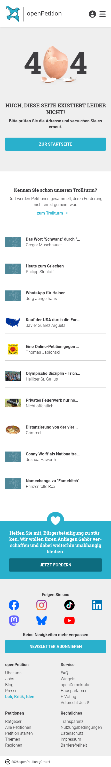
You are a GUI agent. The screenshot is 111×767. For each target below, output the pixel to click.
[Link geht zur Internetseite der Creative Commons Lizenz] (8, 761)
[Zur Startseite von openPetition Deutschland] (34, 13)
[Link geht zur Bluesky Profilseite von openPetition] (41, 620)
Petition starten (19, 733)
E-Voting (68, 696)
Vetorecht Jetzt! (75, 702)
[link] (102, 14)
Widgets (68, 678)
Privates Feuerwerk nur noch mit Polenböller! (68, 400)
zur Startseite (55, 144)
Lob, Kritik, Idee (19, 696)
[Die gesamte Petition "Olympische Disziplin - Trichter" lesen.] (13, 378)
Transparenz (72, 721)
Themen (12, 739)
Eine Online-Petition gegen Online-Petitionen (67, 346)
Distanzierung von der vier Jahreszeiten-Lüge (68, 427)
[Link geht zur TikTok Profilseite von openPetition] (69, 605)
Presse (11, 690)
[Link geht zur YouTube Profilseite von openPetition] (69, 620)
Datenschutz (72, 733)
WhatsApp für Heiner (45, 292)
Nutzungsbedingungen (81, 727)
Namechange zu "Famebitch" (52, 480)
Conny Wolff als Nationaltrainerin (56, 454)
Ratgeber (13, 721)
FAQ (64, 672)
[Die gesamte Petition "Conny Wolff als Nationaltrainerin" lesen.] (13, 458)
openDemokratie (75, 684)
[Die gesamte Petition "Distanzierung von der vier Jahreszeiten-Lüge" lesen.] (13, 432)
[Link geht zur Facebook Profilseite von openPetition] (14, 605)
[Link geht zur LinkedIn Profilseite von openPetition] (97, 605)
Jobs (9, 678)
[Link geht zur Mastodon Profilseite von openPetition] (14, 620)
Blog (9, 684)
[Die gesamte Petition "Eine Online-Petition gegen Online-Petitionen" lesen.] (13, 351)
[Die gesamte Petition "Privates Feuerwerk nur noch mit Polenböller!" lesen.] (13, 405)
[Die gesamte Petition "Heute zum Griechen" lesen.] (13, 270)
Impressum (71, 739)
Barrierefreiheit (74, 745)
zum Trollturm (50, 213)
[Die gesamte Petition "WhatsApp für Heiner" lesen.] (13, 297)
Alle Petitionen (18, 727)
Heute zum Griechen (45, 266)
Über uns (13, 672)
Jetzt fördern (55, 565)
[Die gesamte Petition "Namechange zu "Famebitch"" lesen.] (13, 485)
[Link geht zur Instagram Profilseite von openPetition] (41, 605)
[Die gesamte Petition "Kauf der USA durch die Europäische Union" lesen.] (13, 324)
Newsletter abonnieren (55, 646)
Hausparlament (75, 690)
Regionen (13, 745)
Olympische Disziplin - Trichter (54, 373)
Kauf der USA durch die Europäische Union (65, 319)
